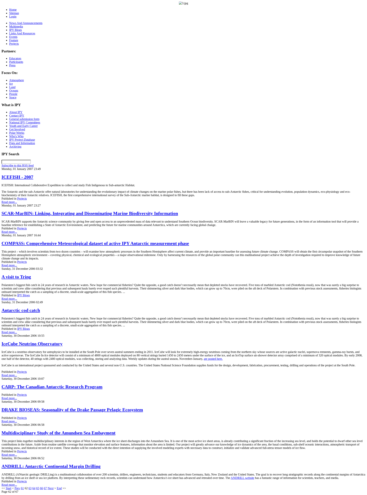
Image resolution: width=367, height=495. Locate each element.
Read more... (9, 202)
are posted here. (213, 358)
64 (33, 488)
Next (51, 488)
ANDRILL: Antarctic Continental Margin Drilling (51, 466)
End (59, 488)
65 (37, 488)
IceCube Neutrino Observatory (32, 343)
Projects (22, 198)
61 (22, 488)
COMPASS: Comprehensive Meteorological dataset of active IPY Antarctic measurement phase (95, 243)
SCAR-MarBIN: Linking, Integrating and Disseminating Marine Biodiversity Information (90, 213)
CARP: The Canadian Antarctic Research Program (52, 386)
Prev (17, 488)
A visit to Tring (16, 276)
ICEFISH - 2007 (17, 177)
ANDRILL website (242, 478)
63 (30, 488)
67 (45, 488)
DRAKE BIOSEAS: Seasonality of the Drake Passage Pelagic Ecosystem (72, 409)
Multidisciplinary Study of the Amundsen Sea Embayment (58, 432)
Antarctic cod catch (21, 310)
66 (41, 488)
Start (8, 488)
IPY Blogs (23, 295)
